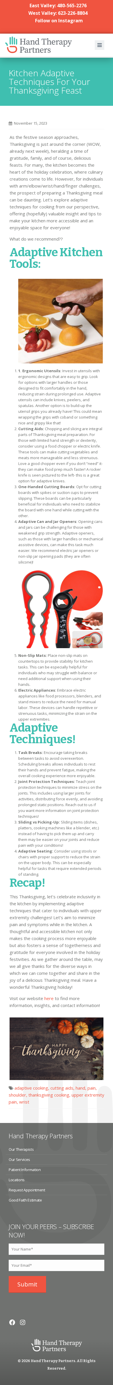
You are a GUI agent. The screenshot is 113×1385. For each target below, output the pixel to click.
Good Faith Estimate (25, 1200)
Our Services (19, 1159)
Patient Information (25, 1169)
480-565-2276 (72, 5)
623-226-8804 (73, 13)
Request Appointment (27, 1190)
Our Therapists (21, 1149)
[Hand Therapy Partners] (41, 45)
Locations (17, 1179)
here (49, 998)
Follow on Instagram (59, 20)
